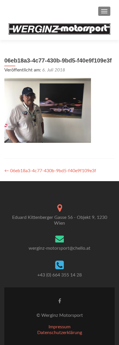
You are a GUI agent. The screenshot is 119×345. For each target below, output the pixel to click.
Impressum (59, 327)
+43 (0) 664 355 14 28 (59, 275)
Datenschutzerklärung (59, 332)
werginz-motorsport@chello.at (59, 248)
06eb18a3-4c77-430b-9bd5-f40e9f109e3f (50, 170)
